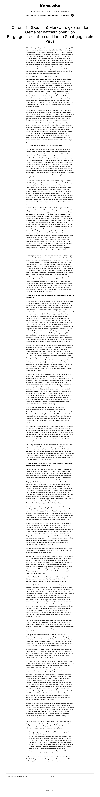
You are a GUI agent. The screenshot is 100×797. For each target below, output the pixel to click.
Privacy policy (50, 791)
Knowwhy (50, 5)
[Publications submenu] (45, 15)
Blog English (24, 776)
